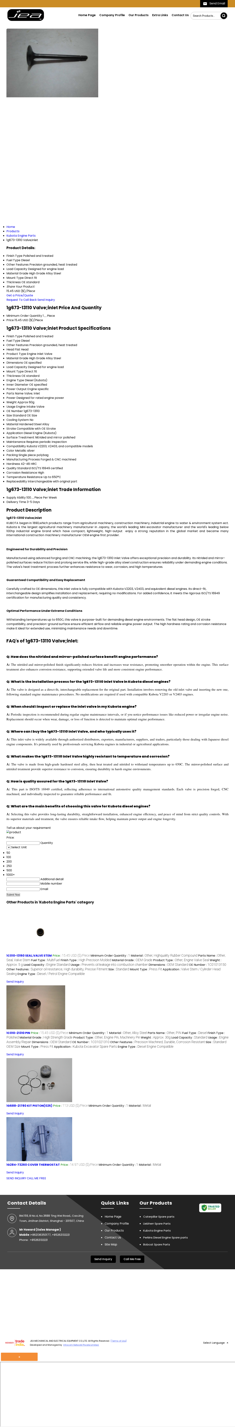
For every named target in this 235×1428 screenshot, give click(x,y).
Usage (10, 407)
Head (10, 349)
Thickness (13, 376)
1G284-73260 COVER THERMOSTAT (33, 1165)
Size (9, 415)
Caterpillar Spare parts (158, 1217)
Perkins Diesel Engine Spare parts (165, 1237)
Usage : (109, 965)
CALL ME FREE (36, 1178)
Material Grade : (132, 960)
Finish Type (14, 336)
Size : (118, 969)
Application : (85, 1047)
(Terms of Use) (119, 1340)
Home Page (87, 15)
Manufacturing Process (23, 459)
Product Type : (181, 960)
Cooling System (17, 420)
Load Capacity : (47, 965)
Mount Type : (146, 969)
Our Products (139, 15)
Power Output (16, 389)
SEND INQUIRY (16, 1178)
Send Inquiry (46, 300)
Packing (12, 455)
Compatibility (16, 446)
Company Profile (112, 15)
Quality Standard (18, 468)
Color (10, 451)
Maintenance (16, 442)
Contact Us (180, 15)
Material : (164, 955)
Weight (11, 402)
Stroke (11, 429)
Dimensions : (168, 965)
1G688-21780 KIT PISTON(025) (29, 1106)
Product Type (16, 354)
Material (12, 424)
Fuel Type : (45, 960)
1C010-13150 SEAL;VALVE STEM (29, 955)
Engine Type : (51, 974)
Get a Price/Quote (19, 295)
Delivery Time (16, 502)
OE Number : (207, 965)
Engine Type (15, 380)
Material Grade (17, 358)
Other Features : (57, 969)
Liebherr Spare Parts (157, 1223)
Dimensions (14, 363)
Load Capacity (16, 367)
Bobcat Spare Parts (156, 1244)
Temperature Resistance (24, 477)
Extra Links (160, 15)
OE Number (14, 411)
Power (11, 398)
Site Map (111, 1244)
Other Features (17, 345)
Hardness (13, 464)
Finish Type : (86, 960)
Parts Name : (164, 1033)
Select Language (214, 1343)
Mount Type (15, 371)
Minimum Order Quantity (24, 316)
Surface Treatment (20, 437)
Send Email (217, 3)
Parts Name (15, 393)
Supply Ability (16, 497)
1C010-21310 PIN (18, 1033)
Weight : (156, 1037)
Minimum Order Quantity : (110, 955)
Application (14, 433)
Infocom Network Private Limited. (81, 1344)
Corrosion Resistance (21, 473)
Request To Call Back (21, 300)
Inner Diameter (17, 385)
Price (10, 320)
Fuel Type (13, 341)
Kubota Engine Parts (157, 1230)
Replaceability (16, 481)
